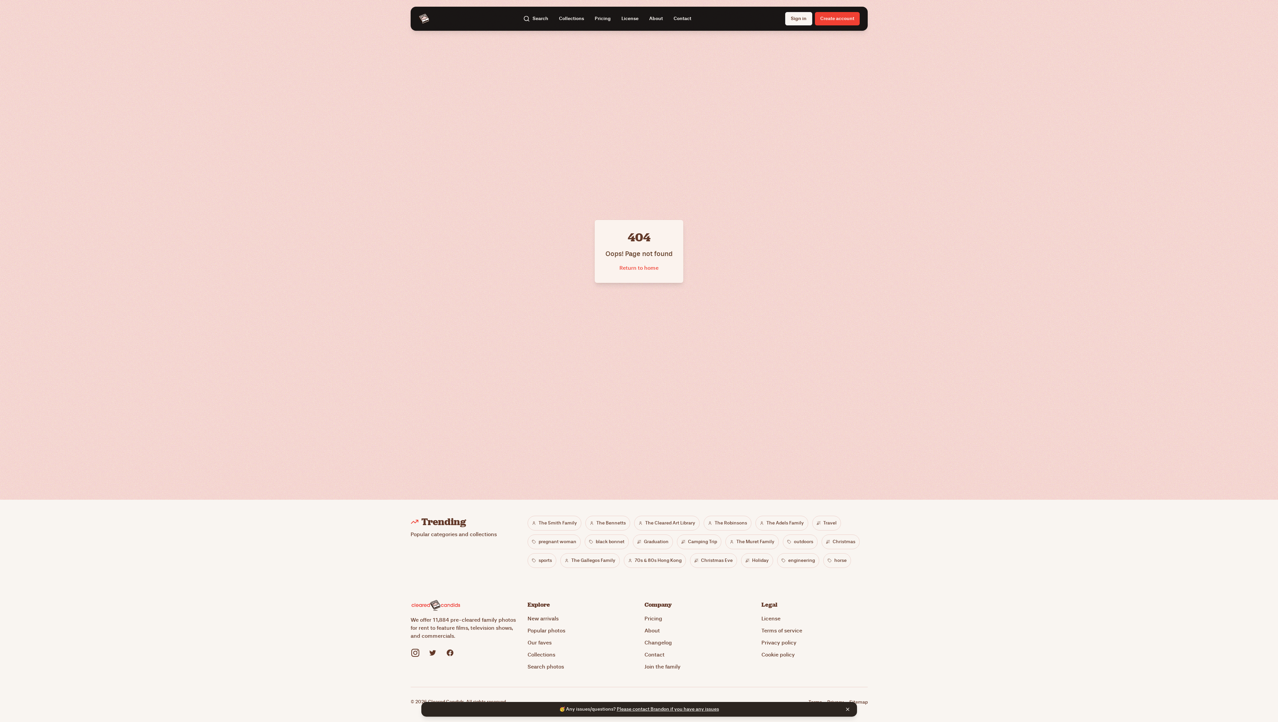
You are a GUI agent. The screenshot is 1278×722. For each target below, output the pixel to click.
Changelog (658, 642)
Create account (837, 18)
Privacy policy (779, 642)
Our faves (540, 642)
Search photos (546, 667)
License (629, 18)
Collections (571, 18)
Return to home (639, 268)
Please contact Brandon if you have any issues (668, 709)
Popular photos (546, 630)
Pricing (603, 18)
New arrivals (543, 618)
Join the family (663, 667)
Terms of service (781, 630)
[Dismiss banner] (848, 709)
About (656, 18)
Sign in (799, 18)
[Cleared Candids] (424, 18)
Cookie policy (778, 654)
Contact (682, 18)
